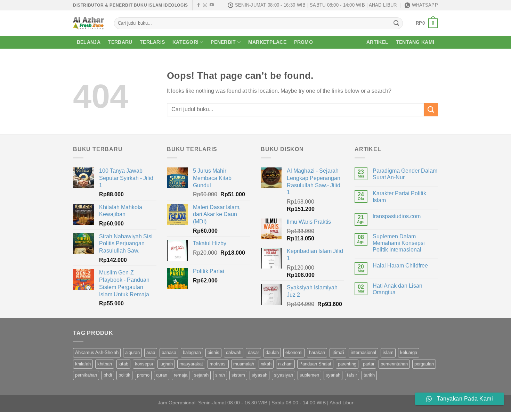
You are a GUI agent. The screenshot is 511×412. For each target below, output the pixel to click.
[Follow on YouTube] (212, 5)
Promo (303, 42)
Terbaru (120, 42)
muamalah (243, 363)
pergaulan (424, 363)
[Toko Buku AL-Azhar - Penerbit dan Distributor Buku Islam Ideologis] (88, 23)
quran (161, 375)
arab (150, 352)
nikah (266, 363)
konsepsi (144, 363)
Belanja (88, 42)
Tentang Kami (415, 42)
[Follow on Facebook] (198, 5)
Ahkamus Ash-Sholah (97, 352)
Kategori (185, 42)
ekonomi (293, 352)
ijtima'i (338, 352)
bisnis (213, 352)
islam (388, 352)
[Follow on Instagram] (205, 5)
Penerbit (223, 42)
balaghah (192, 352)
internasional (363, 352)
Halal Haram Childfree (400, 266)
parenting (347, 363)
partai (368, 363)
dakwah (233, 352)
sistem (238, 375)
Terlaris (152, 42)
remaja (180, 375)
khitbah (104, 363)
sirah (220, 375)
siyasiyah (283, 375)
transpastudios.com (397, 216)
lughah (166, 363)
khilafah (83, 363)
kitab (123, 363)
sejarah (201, 375)
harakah (317, 352)
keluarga (408, 352)
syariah (333, 375)
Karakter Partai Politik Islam (399, 196)
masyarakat (191, 363)
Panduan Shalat (315, 363)
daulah (272, 352)
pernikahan (86, 375)
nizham (285, 363)
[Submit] (396, 23)
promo (143, 375)
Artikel (377, 42)
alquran (132, 352)
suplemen (309, 375)
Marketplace (267, 42)
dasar (253, 352)
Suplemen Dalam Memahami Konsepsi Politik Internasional (399, 243)
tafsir (352, 375)
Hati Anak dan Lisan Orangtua (397, 289)
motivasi (218, 363)
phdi (108, 375)
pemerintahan (394, 363)
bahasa (169, 352)
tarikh (369, 375)
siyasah (259, 375)
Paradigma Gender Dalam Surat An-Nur (405, 174)
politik (124, 375)
